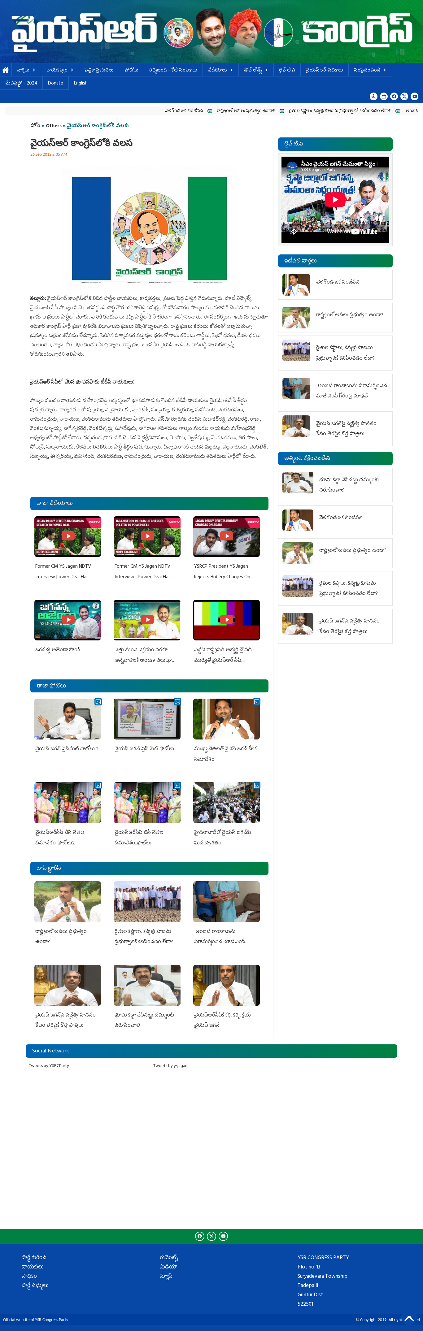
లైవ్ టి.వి (287, 70)
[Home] (211, 31)
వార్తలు (23, 70)
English (81, 83)
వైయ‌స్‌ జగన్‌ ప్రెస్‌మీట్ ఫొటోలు (144, 749)
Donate (55, 83)
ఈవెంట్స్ (168, 1258)
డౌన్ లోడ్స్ (253, 70)
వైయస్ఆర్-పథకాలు (324, 70)
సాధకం (29, 1277)
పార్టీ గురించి (34, 1258)
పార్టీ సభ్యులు (35, 1286)
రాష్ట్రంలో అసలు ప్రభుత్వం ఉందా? (202, 111)
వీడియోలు (217, 70)
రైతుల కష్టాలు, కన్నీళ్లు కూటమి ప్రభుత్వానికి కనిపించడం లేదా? (296, 111)
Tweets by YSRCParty (49, 1066)
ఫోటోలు (131, 70)
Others (54, 126)
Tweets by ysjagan (170, 1066)
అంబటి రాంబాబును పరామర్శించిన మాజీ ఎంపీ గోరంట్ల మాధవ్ (219, 942)
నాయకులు (33, 1267)
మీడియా (168, 1267)
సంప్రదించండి (367, 70)
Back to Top (409, 1317)
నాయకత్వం (57, 70)
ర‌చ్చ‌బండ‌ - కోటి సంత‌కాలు (173, 70)
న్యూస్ (165, 1277)
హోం (35, 126)
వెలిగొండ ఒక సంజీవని (140, 111)
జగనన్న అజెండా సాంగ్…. (60, 650)
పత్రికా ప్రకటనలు (99, 70)
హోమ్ (6, 70)
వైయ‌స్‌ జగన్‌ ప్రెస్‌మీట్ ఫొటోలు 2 (67, 749)
